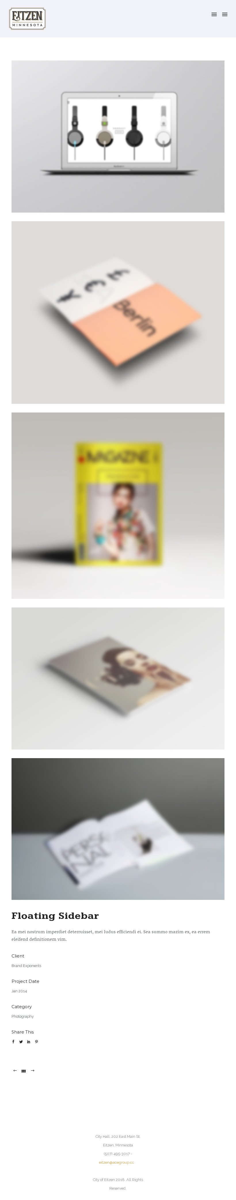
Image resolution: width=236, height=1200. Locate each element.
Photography (23, 1016)
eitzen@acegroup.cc (116, 1162)
